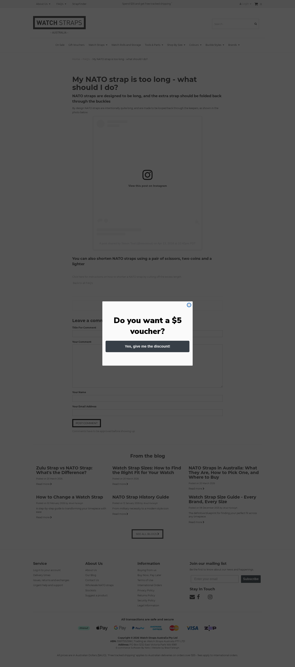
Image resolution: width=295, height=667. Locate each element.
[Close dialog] (189, 305)
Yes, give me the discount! (147, 346)
